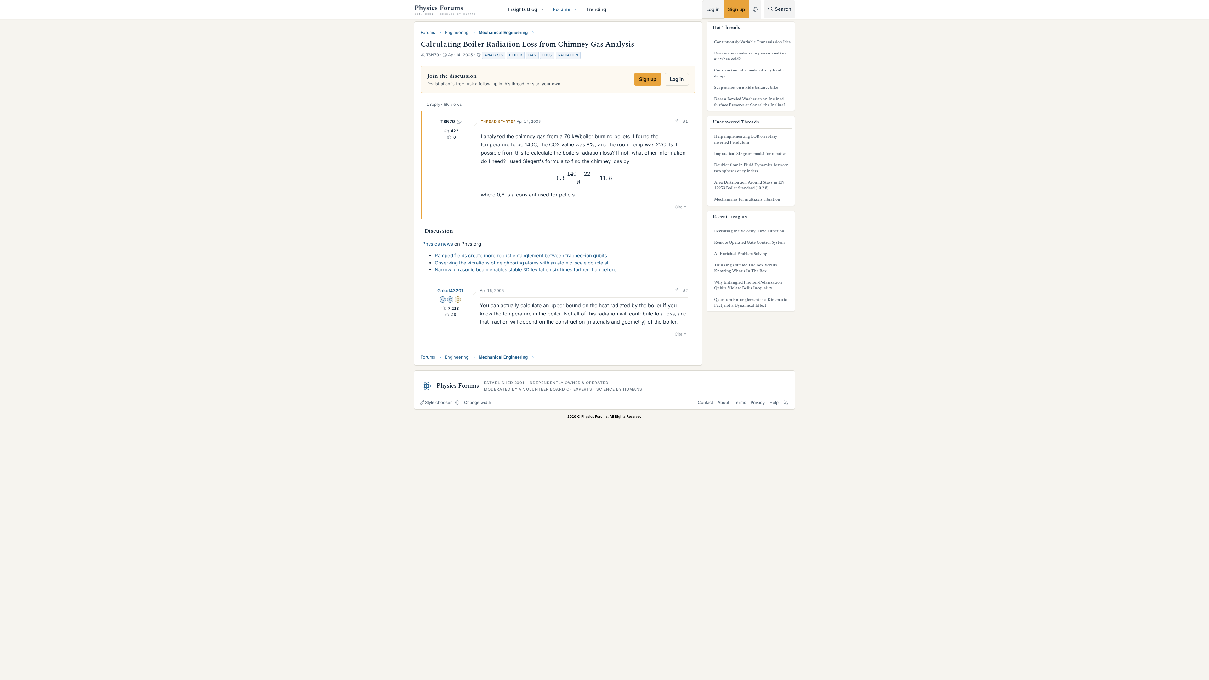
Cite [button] (679, 206)
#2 (685, 290)
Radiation (568, 55)
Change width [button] (477, 402)
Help (774, 402)
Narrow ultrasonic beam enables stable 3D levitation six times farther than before (525, 270)
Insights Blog (522, 9)
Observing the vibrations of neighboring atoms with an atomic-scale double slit (523, 263)
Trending (596, 9)
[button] (542, 9)
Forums (561, 9)
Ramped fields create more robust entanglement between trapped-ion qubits (521, 255)
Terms (740, 402)
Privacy (758, 402)
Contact (705, 402)
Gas (532, 55)
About (723, 402)
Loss (547, 55)
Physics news (437, 244)
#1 (685, 121)
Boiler (515, 55)
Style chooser (438, 402)
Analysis (494, 55)
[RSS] (786, 402)
